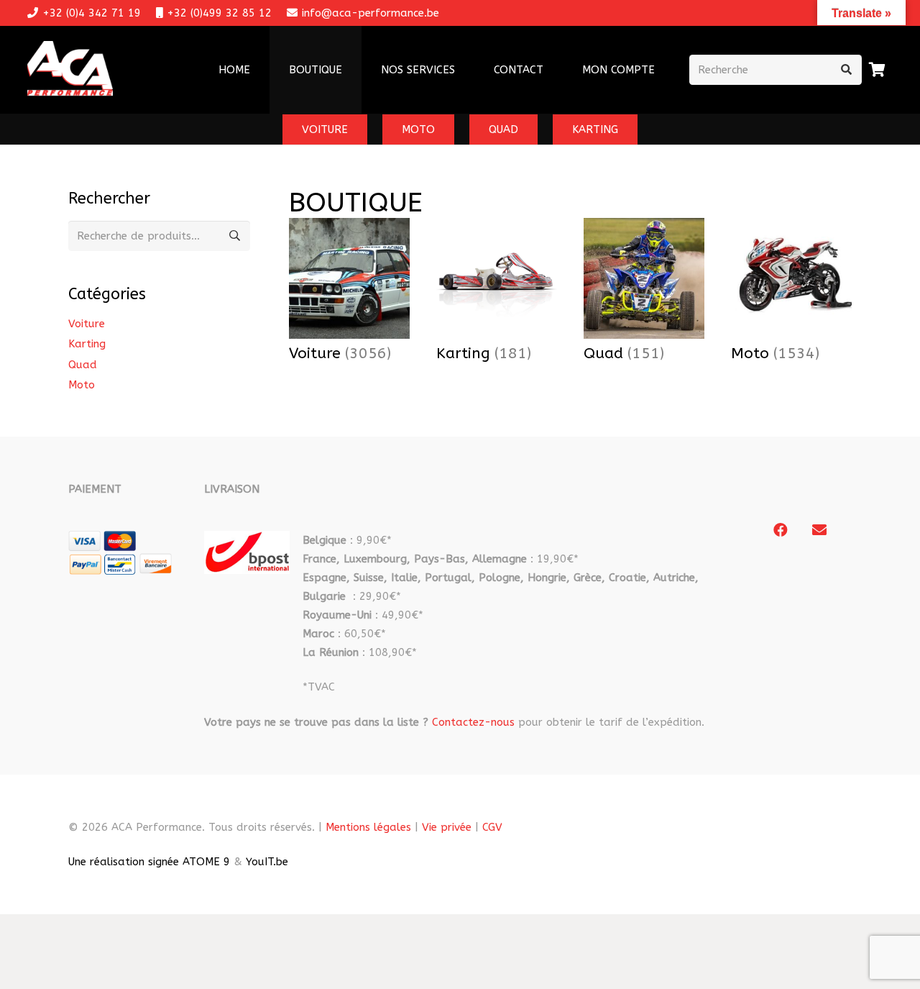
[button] (464, 69)
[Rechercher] (847, 70)
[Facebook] (781, 530)
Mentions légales (368, 827)
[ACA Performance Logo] (70, 70)
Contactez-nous (473, 722)
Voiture (86, 323)
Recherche (235, 235)
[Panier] (877, 70)
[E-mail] (819, 530)
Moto (81, 384)
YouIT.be (267, 861)
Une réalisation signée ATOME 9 (149, 861)
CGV (492, 827)
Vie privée (447, 827)
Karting (87, 343)
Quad (82, 364)
